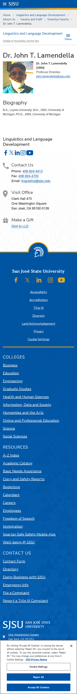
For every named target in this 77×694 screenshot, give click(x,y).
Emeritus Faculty (58, 19)
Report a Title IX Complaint (25, 600)
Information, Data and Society (27, 404)
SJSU (14, 4)
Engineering (13, 381)
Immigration (13, 526)
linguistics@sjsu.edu (35, 180)
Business (10, 365)
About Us (9, 19)
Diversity (38, 316)
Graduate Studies (17, 388)
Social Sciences (15, 436)
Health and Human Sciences (26, 396)
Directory (10, 569)
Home (7, 15)
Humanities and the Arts (23, 412)
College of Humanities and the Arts (21, 40)
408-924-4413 (33, 171)
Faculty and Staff (31, 19)
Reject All (38, 677)
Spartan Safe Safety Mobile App (29, 534)
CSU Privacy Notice (36, 659)
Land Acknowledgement (38, 324)
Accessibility (38, 292)
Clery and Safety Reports (24, 479)
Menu (68, 39)
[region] (38, 667)
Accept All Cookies (38, 687)
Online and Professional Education (31, 420)
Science (9, 428)
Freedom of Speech (19, 518)
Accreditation (38, 300)
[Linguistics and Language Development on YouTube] (30, 152)
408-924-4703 (28, 175)
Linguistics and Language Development (40, 15)
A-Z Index (11, 455)
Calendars (11, 494)
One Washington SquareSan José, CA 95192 (23, 637)
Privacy (39, 331)
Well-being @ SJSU (19, 542)
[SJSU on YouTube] (61, 280)
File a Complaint (16, 592)
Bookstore (11, 487)
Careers (9, 502)
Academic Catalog (17, 463)
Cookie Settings (38, 339)
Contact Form (14, 561)
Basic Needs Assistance (22, 471)
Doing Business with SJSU (24, 577)
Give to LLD (19, 225)
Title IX (38, 308)
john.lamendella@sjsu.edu (53, 76)
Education (11, 373)
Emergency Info (15, 585)
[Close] (71, 646)
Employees (12, 510)
